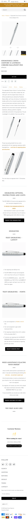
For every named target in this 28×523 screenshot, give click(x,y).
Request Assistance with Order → (14, 400)
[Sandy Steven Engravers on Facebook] (7, 464)
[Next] (17, 47)
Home (3, 15)
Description (5, 87)
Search (4, 468)
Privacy (4, 479)
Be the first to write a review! (14, 446)
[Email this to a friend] (15, 81)
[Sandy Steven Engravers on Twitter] (3, 464)
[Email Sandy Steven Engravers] (14, 464)
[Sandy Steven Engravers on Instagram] (10, 464)
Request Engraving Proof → (14, 349)
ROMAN (17, 321)
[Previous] (10, 47)
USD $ (3, 504)
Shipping (21, 87)
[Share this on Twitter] (5, 81)
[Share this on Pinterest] (12, 81)
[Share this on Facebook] (8, 81)
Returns (15, 87)
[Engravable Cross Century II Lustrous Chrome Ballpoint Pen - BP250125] (14, 33)
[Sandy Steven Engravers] (14, 1)
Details (10, 87)
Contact (4, 486)
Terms (3, 483)
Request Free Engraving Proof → (14, 220)
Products (7, 15)
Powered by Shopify (5, 510)
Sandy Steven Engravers (9, 508)
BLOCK (22, 321)
